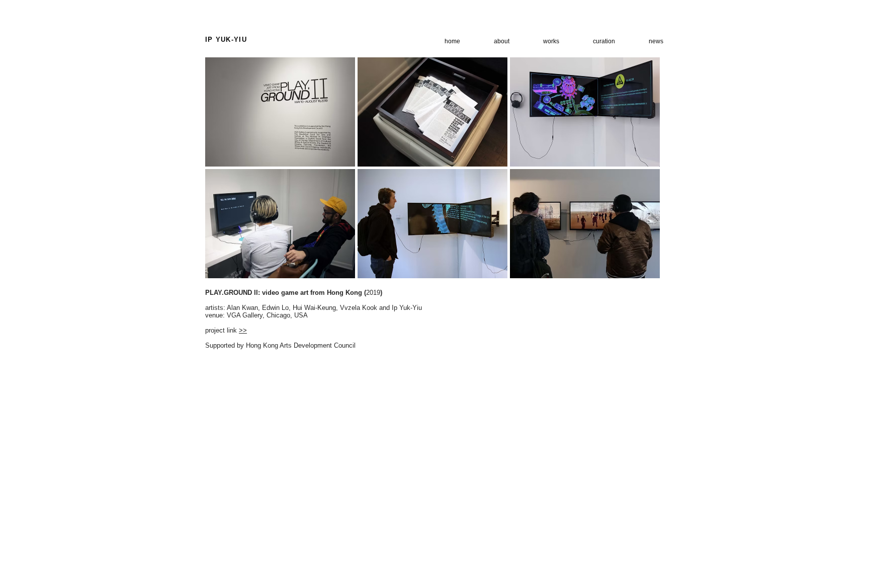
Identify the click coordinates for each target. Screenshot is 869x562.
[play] (639, 270)
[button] (280, 112)
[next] (638, 176)
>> (243, 330)
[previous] (226, 176)
